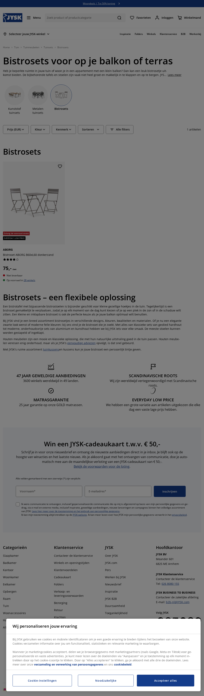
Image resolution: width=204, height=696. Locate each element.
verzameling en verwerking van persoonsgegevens (68, 664)
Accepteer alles (165, 680)
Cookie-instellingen (42, 680)
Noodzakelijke (105, 680)
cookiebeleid (122, 664)
